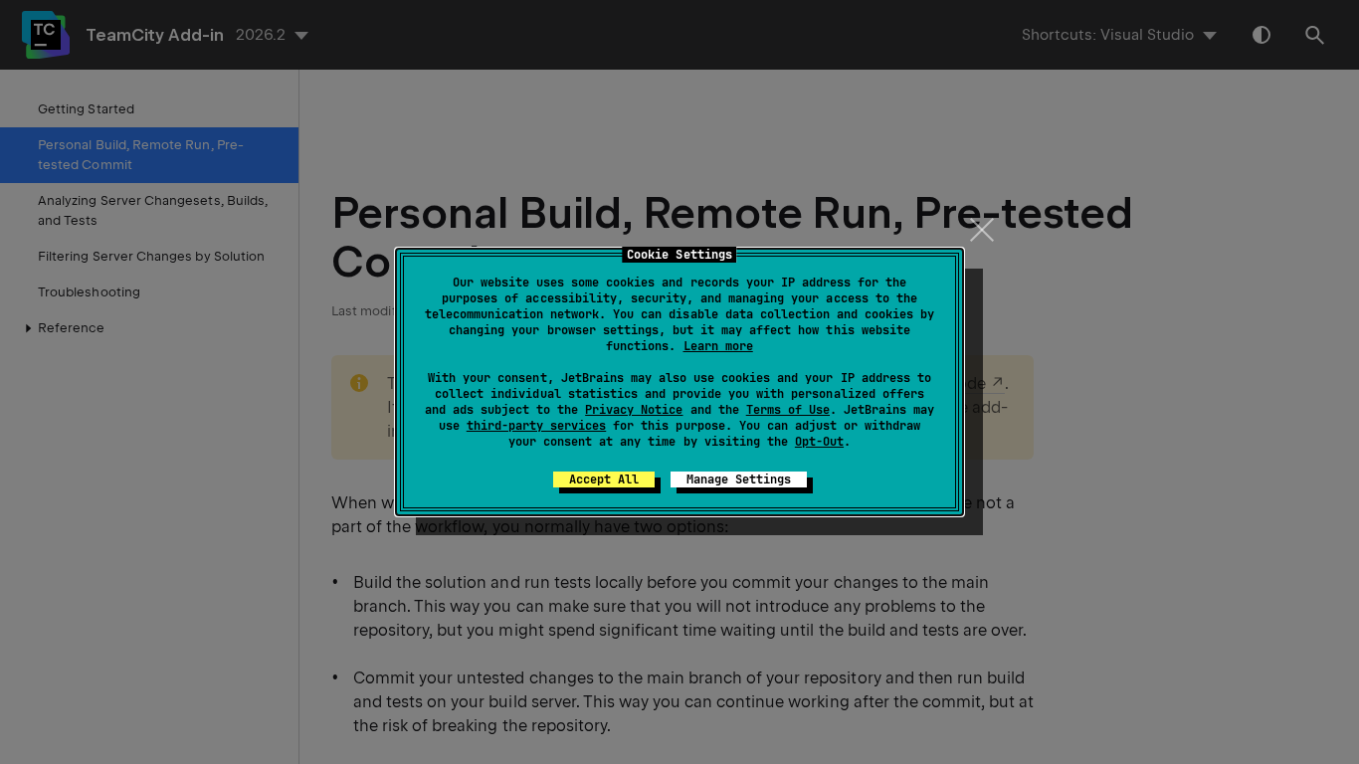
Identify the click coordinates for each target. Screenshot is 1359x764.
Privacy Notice (633, 410)
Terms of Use (788, 410)
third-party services (536, 426)
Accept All (604, 479)
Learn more (718, 346)
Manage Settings (738, 479)
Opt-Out (819, 442)
